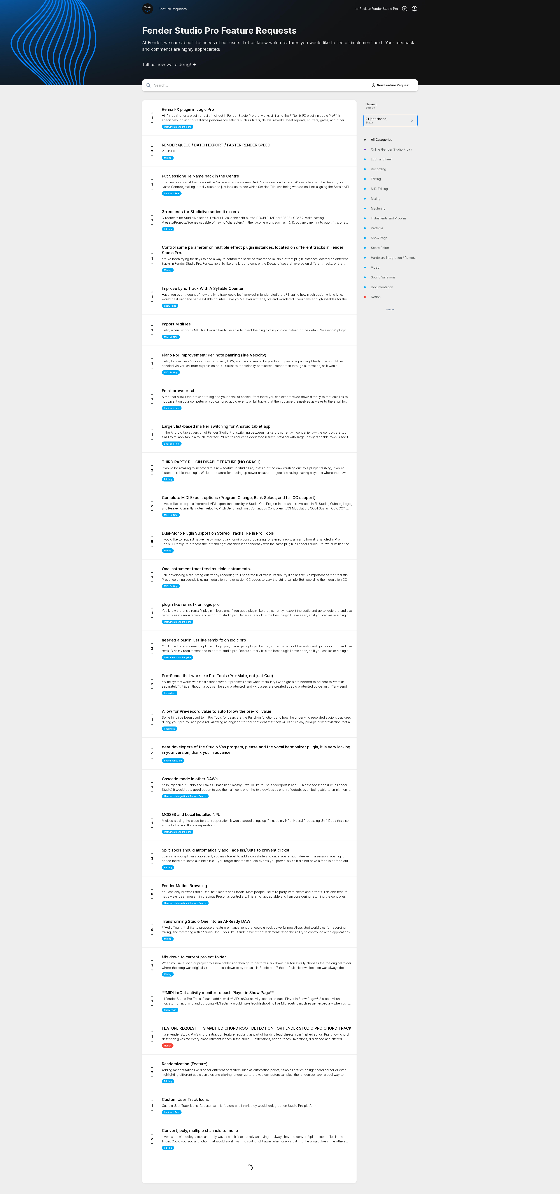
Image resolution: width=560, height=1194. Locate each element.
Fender (390, 309)
